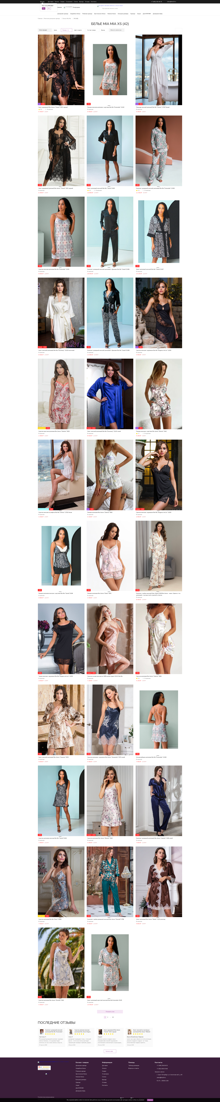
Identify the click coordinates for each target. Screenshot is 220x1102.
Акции (139, 14)
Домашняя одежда (62, 14)
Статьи (76, 1)
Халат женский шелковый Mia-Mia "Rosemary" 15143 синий (104, 431)
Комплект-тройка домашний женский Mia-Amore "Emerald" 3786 (105, 919)
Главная (40, 18)
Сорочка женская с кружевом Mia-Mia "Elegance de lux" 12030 (153, 512)
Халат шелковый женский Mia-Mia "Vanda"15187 (150, 269)
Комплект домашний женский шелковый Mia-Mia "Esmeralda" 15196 (155, 188)
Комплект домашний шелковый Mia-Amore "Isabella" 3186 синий (154, 838)
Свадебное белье (75, 14)
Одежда (132, 14)
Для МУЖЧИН (147, 14)
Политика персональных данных (46, 1097)
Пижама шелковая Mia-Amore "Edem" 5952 (99, 593)
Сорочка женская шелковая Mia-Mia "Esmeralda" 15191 (53, 269)
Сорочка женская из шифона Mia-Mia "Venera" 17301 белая (55, 512)
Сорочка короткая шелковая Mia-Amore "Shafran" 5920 (54, 431)
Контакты (93, 1)
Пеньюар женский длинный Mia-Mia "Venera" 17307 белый (152, 107)
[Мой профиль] (170, 7)
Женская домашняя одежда (52, 18)
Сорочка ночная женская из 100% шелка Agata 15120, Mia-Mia (104, 676)
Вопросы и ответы (133, 1068)
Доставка (50, 1)
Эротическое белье (99, 14)
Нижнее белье (112, 14)
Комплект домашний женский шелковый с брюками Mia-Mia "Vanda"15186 (108, 269)
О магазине (69, 1)
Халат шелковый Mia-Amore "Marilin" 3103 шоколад (150, 919)
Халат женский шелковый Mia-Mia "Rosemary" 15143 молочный (56, 350)
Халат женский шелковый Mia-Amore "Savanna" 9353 (53, 757)
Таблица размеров (133, 1065)
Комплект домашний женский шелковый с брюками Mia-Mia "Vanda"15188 (108, 350)
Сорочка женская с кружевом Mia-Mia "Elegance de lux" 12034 (153, 350)
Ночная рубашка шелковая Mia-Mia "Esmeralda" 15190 (151, 757)
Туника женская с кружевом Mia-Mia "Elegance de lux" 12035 (55, 676)
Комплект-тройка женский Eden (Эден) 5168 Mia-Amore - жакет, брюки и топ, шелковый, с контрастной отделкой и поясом (158, 594)
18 (113, 1017)
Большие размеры (123, 14)
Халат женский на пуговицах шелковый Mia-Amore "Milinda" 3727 (141, 1031)
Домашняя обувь (158, 14)
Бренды (81, 1)
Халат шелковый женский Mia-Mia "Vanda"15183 (101, 188)
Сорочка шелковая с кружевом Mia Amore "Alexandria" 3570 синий (106, 757)
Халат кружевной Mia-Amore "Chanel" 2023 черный (53, 107)
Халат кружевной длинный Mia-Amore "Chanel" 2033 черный (55, 188)
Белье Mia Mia (67, 18)
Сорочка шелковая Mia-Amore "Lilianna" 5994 (148, 676)
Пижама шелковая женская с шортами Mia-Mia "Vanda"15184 (55, 593)
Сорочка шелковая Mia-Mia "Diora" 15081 (50, 919)
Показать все (110, 1012)
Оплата (57, 1)
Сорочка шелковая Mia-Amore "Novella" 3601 (51, 1000)
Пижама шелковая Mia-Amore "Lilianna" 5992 (99, 512)
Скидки (62, 1)
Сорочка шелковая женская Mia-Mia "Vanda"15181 (52, 838)
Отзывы (87, 1)
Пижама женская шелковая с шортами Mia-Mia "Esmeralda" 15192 (105, 107)
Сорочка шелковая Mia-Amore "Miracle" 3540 (99, 838)
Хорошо (150, 1100)
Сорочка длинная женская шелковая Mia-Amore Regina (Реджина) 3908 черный (82, 1031)
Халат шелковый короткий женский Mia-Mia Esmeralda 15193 (104, 1000)
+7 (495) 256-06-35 (156, 1)
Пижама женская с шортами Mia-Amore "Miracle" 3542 (151, 431)
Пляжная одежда (87, 14)
